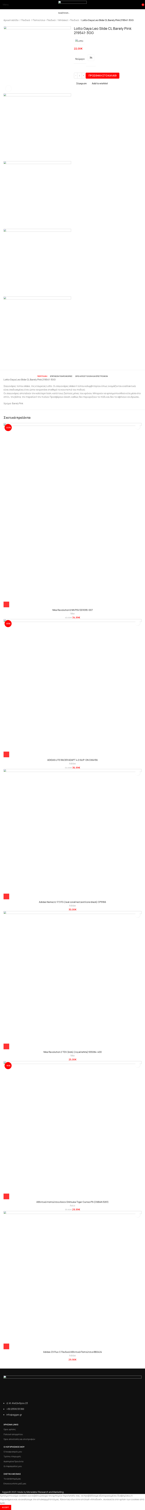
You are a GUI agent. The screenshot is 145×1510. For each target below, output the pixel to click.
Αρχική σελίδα (11, 20)
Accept (5, 1507)
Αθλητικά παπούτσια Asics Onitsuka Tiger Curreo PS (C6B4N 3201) (72, 1202)
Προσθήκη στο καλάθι (103, 75)
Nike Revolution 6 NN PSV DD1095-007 (72, 610)
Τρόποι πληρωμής (12, 1456)
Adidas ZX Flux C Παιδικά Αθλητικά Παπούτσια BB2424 (72, 1351)
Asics (72, 1205)
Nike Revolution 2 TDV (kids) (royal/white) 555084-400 (72, 1052)
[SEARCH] (86, 13)
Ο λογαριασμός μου (13, 1451)
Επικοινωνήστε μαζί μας (15, 1483)
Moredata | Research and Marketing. (45, 1492)
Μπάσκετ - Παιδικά (68, 20)
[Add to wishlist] (137, 426)
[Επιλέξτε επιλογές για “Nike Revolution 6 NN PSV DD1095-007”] (6, 604)
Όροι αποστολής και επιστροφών (19, 1439)
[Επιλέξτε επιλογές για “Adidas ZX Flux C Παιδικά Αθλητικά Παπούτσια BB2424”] (6, 1346)
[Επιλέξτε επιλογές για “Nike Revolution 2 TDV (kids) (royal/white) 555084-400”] (6, 1046)
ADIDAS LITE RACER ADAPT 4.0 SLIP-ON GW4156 (72, 760)
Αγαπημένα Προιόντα (13, 1461)
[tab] (42, 376)
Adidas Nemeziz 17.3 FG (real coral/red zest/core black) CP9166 (72, 902)
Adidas (72, 763)
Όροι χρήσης (10, 1429)
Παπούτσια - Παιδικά (44, 20)
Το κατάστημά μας (12, 1478)
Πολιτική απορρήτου (13, 1434)
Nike (73, 613)
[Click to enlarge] (8, 88)
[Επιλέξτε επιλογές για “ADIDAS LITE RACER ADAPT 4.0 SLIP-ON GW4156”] (6, 754)
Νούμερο (80, 58)
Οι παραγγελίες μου (13, 1466)
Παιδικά (25, 20)
